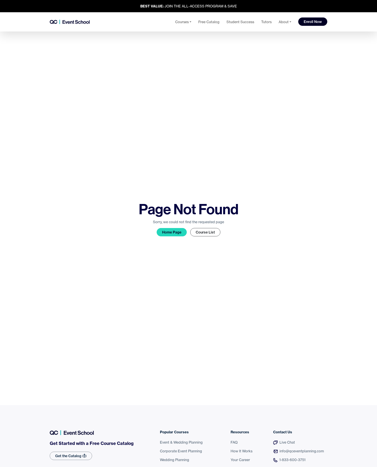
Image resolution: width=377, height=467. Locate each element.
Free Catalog (208, 22)
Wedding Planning (174, 460)
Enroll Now (313, 21)
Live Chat (287, 442)
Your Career (240, 460)
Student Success (240, 22)
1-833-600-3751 (292, 460)
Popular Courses (174, 432)
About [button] (284, 22)
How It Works (241, 451)
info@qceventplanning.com (301, 451)
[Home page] (70, 21)
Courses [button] (182, 22)
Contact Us (282, 432)
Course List (205, 232)
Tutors (266, 22)
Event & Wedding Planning (181, 442)
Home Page (171, 232)
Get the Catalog (68, 456)
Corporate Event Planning (181, 451)
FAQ (234, 442)
